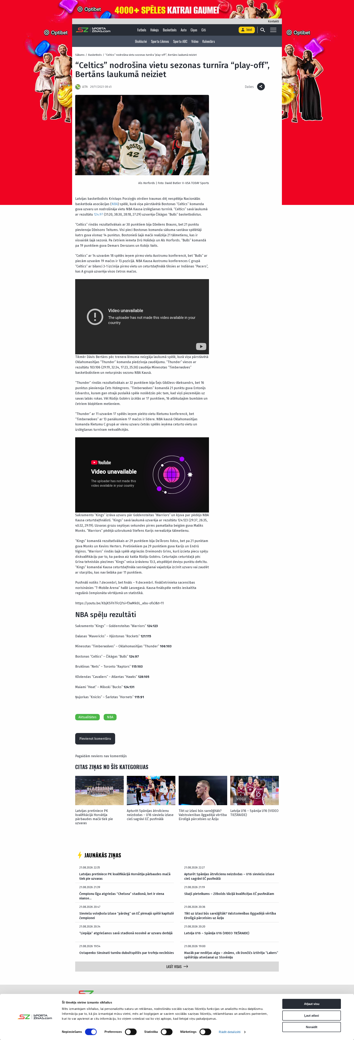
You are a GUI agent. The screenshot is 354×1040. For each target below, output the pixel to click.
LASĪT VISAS (174, 966)
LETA (85, 87)
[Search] (262, 30)
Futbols (141, 29)
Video (194, 41)
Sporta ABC (180, 41)
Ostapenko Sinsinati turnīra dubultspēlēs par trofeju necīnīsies (126, 953)
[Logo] (93, 30)
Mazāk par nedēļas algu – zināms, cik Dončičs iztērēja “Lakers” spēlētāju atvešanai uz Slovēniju (231, 955)
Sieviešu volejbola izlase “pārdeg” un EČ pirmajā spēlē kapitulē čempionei (126, 916)
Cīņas (194, 29)
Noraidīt (311, 1027)
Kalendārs (208, 41)
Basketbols (170, 29)
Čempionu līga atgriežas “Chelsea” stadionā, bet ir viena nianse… (121, 896)
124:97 (98, 214)
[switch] (131, 1032)
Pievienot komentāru (95, 739)
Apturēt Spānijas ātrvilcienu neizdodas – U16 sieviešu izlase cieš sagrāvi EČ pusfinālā (150, 815)
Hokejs (154, 29)
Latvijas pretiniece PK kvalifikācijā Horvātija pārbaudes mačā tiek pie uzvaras (94, 817)
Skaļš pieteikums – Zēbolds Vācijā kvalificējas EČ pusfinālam (229, 894)
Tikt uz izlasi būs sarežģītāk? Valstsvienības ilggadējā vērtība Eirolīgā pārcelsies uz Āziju (203, 815)
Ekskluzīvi (141, 41)
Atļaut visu (311, 1004)
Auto (183, 29)
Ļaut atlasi (311, 1015)
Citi (203, 29)
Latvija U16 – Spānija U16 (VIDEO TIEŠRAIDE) (254, 813)
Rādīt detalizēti (230, 1032)
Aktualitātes (87, 717)
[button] (274, 787)
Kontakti (273, 21)
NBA (114, 204)
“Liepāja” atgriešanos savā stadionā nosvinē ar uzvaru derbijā (125, 933)
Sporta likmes (160, 41)
